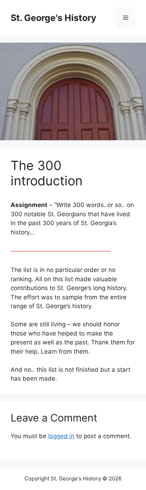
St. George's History (53, 17)
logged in (61, 436)
